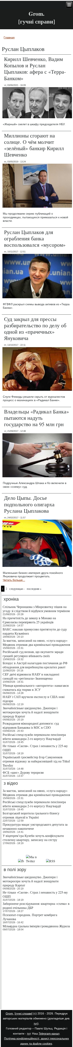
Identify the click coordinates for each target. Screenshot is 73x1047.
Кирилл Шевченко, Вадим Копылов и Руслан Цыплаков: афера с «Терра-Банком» (35, 68)
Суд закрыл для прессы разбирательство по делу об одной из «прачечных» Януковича (35, 328)
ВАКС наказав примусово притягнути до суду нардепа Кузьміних (35, 631)
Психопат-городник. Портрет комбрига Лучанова (30, 917)
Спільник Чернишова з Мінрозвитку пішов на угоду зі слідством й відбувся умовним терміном (36, 609)
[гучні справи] (23, 1013)
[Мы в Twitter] (35, 861)
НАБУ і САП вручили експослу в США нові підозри (33, 699)
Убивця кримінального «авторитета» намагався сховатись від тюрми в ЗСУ (36, 687)
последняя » (34, 589)
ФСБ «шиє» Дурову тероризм (23, 772)
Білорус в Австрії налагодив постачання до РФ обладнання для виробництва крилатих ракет (35, 665)
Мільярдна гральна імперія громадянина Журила (36, 926)
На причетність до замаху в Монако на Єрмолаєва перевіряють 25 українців (29, 620)
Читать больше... (14, 580)
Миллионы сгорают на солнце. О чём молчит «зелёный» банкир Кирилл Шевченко (34, 145)
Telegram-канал (49, 1033)
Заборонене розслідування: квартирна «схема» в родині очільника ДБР (36, 905)
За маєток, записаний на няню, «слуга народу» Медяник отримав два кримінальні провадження (36, 642)
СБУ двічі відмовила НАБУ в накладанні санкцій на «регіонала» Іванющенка (31, 676)
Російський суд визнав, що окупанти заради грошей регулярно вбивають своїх (33, 654)
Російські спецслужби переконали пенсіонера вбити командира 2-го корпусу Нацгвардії (34, 736)
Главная (9, 37)
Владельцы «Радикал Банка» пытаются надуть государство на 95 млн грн (36, 418)
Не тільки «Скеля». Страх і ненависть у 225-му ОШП (35, 748)
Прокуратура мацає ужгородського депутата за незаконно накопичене (35, 826)
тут (36, 1023)
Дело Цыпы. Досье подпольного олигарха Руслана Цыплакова (29, 504)
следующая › (17, 589)
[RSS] (50, 861)
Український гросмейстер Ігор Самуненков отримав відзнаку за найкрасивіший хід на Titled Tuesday (36, 761)
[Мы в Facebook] (21, 861)
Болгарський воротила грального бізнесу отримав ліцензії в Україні (31, 815)
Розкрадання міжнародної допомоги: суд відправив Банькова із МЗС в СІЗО (31, 725)
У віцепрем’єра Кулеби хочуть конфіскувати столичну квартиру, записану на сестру (33, 837)
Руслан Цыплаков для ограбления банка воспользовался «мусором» (34, 238)
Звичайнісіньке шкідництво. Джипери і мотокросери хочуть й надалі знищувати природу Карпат (31, 712)
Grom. (36, 13)
